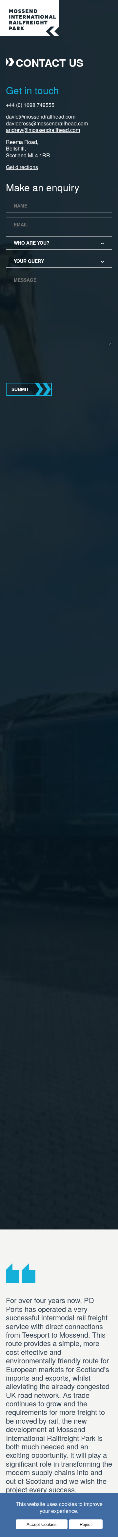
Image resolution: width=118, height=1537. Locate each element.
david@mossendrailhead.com (40, 116)
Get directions (22, 167)
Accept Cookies (42, 1524)
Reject (86, 1524)
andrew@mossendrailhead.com (43, 130)
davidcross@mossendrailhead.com (47, 123)
